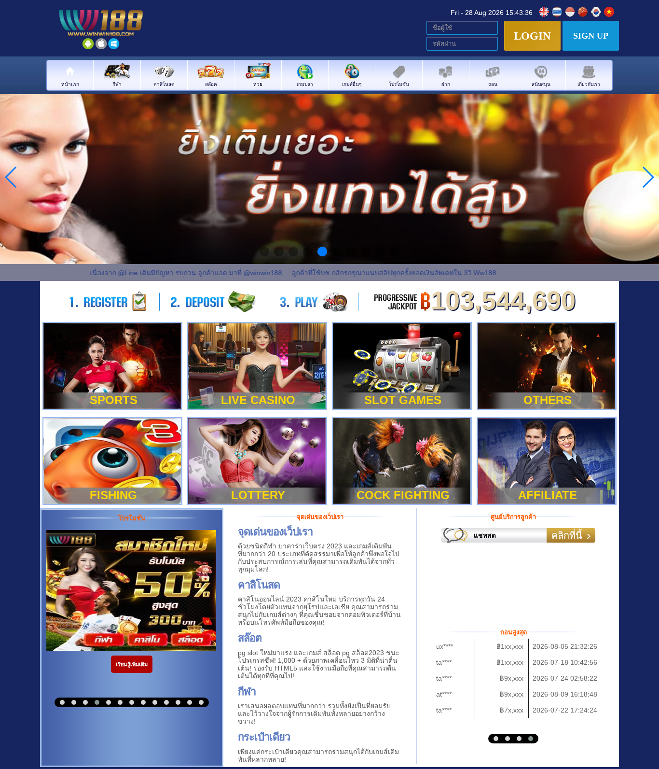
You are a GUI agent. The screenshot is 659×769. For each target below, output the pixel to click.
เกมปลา (305, 84)
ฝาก (445, 84)
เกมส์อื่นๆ (351, 84)
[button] (62, 702)
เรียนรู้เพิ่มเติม (132, 664)
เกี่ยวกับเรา (588, 84)
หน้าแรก (70, 84)
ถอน (492, 84)
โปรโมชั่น (399, 84)
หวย (257, 84)
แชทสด (485, 535)
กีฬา (117, 84)
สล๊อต (211, 84)
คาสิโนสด (164, 84)
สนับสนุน (541, 84)
